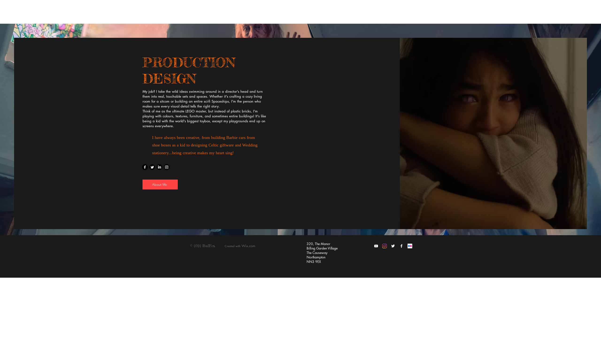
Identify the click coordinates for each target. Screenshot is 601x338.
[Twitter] (152, 167)
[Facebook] (145, 167)
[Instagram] (167, 167)
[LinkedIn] (159, 167)
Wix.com (248, 246)
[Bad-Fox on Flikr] (410, 246)
